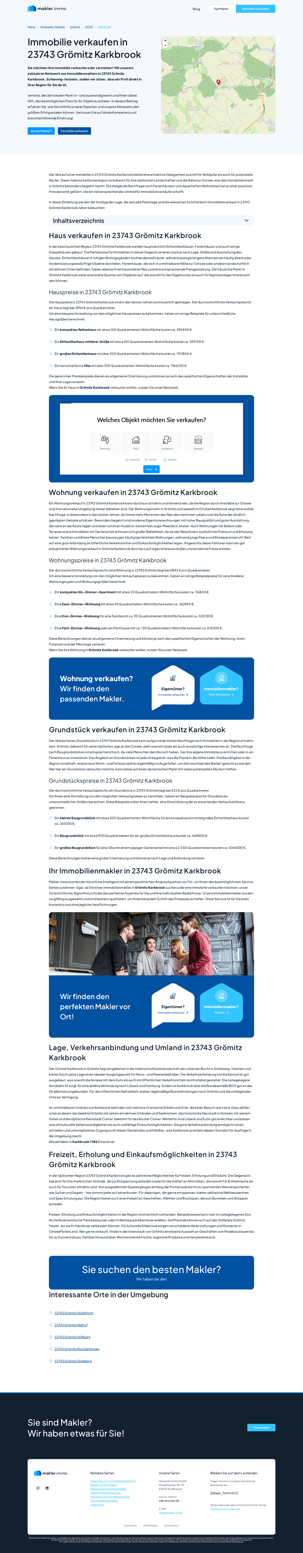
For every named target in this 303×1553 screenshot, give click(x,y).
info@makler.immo (170, 1512)
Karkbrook (104, 26)
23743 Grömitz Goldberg (73, 1361)
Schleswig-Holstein (52, 26)
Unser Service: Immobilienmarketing (113, 1481)
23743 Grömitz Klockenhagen (77, 1349)
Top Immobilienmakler (104, 1500)
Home (32, 26)
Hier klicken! (261, 1427)
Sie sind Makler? (41, 131)
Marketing (221, 688)
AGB (146, 1525)
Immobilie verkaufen (255, 8)
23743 (89, 26)
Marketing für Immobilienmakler (110, 1496)
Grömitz (75, 26)
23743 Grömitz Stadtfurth (74, 1313)
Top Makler (221, 8)
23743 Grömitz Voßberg (72, 1337)
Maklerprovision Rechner (105, 1493)
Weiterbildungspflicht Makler (108, 1489)
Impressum (130, 1525)
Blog (196, 9)
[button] (218, 82)
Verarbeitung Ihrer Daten (223, 1508)
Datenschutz (171, 1525)
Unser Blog (97, 1504)
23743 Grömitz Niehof (71, 1325)
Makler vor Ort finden (103, 1485)
